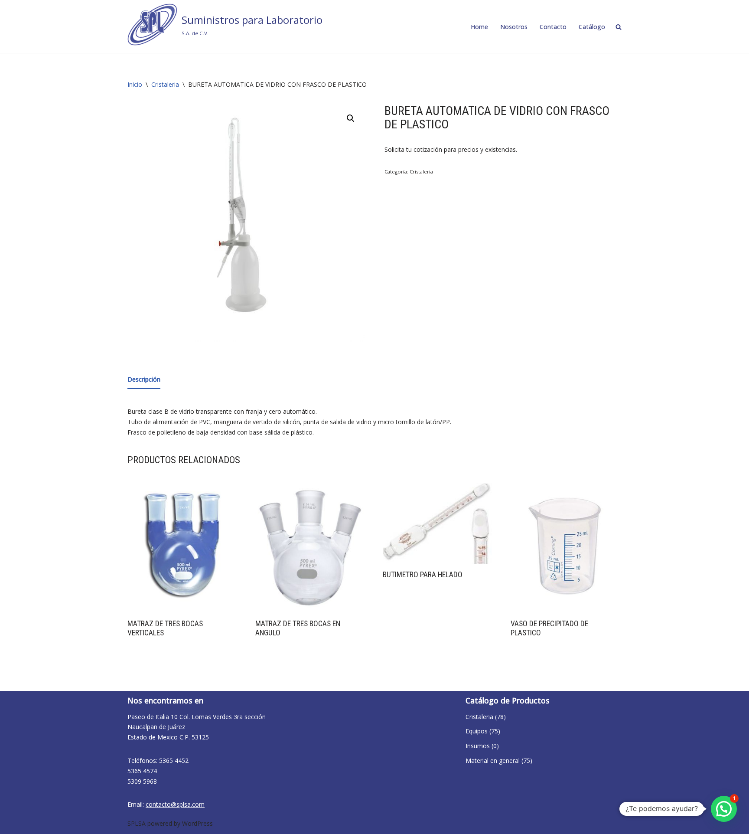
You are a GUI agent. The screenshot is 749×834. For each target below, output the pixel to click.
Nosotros (514, 27)
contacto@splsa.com (175, 804)
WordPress (197, 823)
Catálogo (592, 27)
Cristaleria (165, 84)
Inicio (134, 84)
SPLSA (136, 823)
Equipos (477, 731)
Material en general (493, 760)
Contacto (553, 27)
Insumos (478, 746)
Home (479, 27)
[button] (350, 118)
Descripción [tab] (143, 379)
